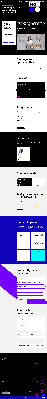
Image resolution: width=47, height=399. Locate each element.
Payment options (5, 35)
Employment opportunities (7, 28)
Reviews (4, 29)
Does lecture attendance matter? (21, 286)
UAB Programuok (4, 387)
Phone (32, 334)
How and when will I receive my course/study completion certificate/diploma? (27, 290)
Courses (20, 1)
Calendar (4, 33)
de (45, 1)
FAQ (4, 36)
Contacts (43, 1)
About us (36, 1)
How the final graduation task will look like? (23, 297)
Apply (9, 42)
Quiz (23, 1)
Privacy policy (29, 391)
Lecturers (3, 370)
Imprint (3, 376)
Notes (19, 337)
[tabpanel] (31, 182)
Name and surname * (34, 330)
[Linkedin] (37, 363)
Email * (19, 334)
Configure (39, 397)
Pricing (3, 367)
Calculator (34, 185)
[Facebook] (35, 363)
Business (39, 1)
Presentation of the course (7, 27)
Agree (43, 397)
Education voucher (27, 1)
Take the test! (20, 209)
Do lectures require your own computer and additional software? (26, 278)
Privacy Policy (28, 345)
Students (32, 1)
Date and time (20, 330)
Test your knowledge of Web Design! (8, 34)
